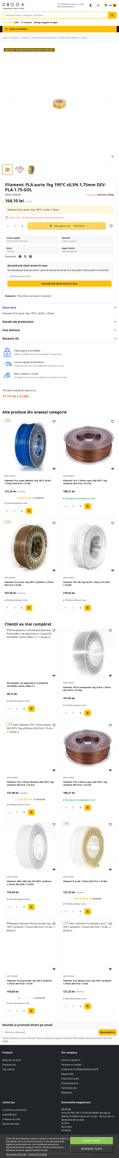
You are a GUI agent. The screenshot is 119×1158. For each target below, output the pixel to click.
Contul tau (8, 1102)
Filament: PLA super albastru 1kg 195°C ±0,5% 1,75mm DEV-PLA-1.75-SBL (27, 482)
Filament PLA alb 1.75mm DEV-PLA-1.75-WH (85, 881)
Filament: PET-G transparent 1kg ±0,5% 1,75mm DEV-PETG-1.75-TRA (87, 689)
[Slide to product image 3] (31, 169)
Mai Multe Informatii (16, 1154)
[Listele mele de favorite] (98, 5)
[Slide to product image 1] (7, 169)
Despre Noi (67, 1074)
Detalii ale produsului (18, 322)
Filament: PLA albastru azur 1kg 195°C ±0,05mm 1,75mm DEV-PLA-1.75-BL (87, 982)
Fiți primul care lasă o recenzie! (34, 296)
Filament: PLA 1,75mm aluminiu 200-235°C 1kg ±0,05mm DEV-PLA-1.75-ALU (30, 783)
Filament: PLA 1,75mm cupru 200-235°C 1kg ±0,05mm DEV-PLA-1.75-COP (85, 482)
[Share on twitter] (25, 256)
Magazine (66, 1092)
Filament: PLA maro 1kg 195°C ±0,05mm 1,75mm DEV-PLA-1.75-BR (29, 583)
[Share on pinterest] (30, 256)
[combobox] (55, 15)
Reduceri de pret (11, 1060)
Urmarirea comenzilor (14, 1109)
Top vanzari (8, 1069)
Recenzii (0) (10, 338)
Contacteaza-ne (69, 1083)
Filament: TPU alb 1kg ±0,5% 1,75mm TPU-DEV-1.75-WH (86, 583)
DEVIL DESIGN (13, 194)
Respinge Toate (91, 1148)
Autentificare (9, 1114)
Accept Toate (92, 1140)
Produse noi (9, 1064)
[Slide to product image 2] (19, 169)
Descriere (9, 307)
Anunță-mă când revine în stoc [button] (59, 283)
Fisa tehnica (11, 330)
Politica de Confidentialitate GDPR (79, 1069)
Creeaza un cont (11, 1119)
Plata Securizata (70, 1078)
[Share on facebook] (20, 256)
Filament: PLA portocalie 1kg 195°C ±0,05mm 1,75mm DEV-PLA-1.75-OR (29, 982)
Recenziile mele (10, 1123)
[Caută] (112, 15)
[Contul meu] (90, 5)
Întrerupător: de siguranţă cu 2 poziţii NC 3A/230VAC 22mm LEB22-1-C (27, 684)
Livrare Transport (70, 1060)
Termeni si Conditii (71, 1064)
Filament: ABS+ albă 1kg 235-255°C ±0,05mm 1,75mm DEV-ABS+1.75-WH (29, 883)
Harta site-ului (69, 1087)
